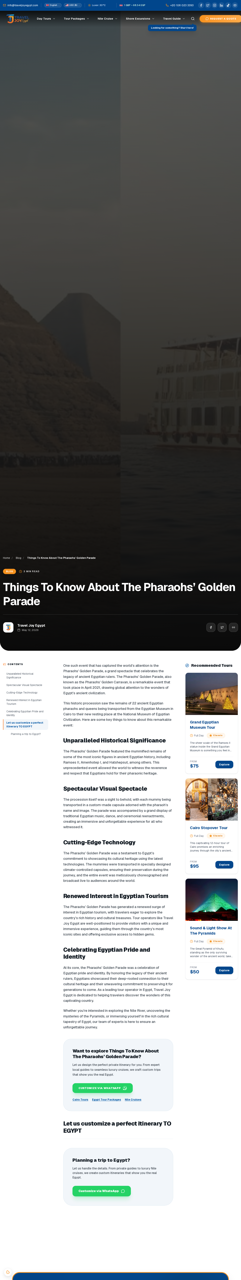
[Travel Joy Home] (18, 18)
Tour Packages (74, 18)
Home (6, 558)
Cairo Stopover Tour (209, 827)
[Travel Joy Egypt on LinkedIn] (221, 5)
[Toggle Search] (193, 18)
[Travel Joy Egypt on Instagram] (215, 5)
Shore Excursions (138, 18)
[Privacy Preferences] (8, 1272)
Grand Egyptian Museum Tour (204, 725)
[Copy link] (233, 627)
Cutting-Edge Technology (22, 692)
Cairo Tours (80, 1099)
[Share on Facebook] (210, 627)
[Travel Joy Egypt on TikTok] (228, 5)
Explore (224, 764)
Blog (18, 558)
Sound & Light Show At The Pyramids (211, 931)
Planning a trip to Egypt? (26, 734)
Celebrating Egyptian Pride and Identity (24, 713)
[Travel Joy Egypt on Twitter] (208, 5)
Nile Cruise (105, 18)
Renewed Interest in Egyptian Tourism (24, 702)
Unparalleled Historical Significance (22, 675)
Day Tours (44, 18)
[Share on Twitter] (222, 627)
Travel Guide (172, 18)
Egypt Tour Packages (106, 1099)
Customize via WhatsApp (99, 1191)
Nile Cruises (133, 1099)
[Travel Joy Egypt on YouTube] (235, 5)
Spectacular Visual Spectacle (24, 685)
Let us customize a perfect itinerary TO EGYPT (22, 724)
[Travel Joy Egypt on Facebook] (201, 5)
